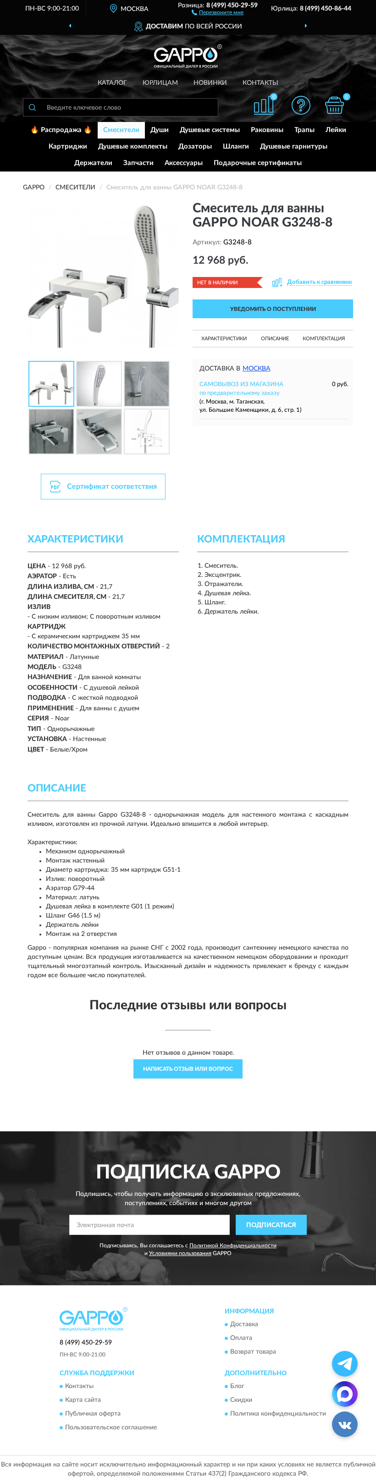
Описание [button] (275, 338)
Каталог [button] (112, 83)
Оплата (241, 1338)
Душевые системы (210, 130)
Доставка (244, 1324)
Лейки (336, 130)
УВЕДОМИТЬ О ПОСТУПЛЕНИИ (273, 309)
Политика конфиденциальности (278, 1414)
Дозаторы (195, 146)
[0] (335, 105)
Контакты (260, 83)
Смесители (121, 130)
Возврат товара (253, 1352)
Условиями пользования (180, 1253)
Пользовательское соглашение (111, 1428)
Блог (237, 1386)
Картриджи (68, 146)
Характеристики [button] (224, 338)
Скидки (241, 1400)
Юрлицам (160, 83)
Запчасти (138, 163)
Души (159, 130)
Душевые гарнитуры (293, 146)
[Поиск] (32, 107)
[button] (217, 12)
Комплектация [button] (324, 338)
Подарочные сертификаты (258, 163)
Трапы (304, 130)
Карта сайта (83, 1400)
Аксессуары (184, 163)
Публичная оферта (93, 1414)
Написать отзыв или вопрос (188, 1069)
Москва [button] (257, 368)
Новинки (210, 83)
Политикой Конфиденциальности (232, 1245)
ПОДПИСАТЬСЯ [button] (271, 1225)
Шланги (236, 146)
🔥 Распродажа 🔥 (61, 130)
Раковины (267, 130)
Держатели (93, 163)
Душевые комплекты (132, 146)
